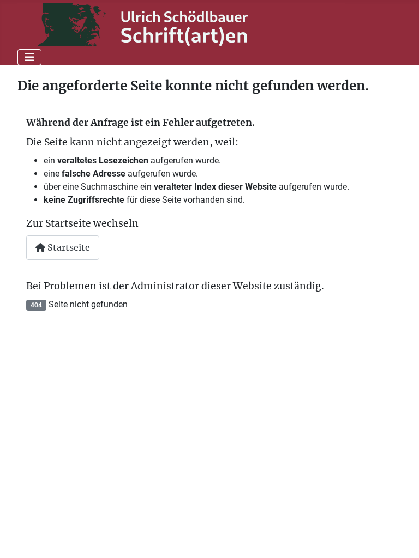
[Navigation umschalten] (29, 57)
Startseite (67, 247)
